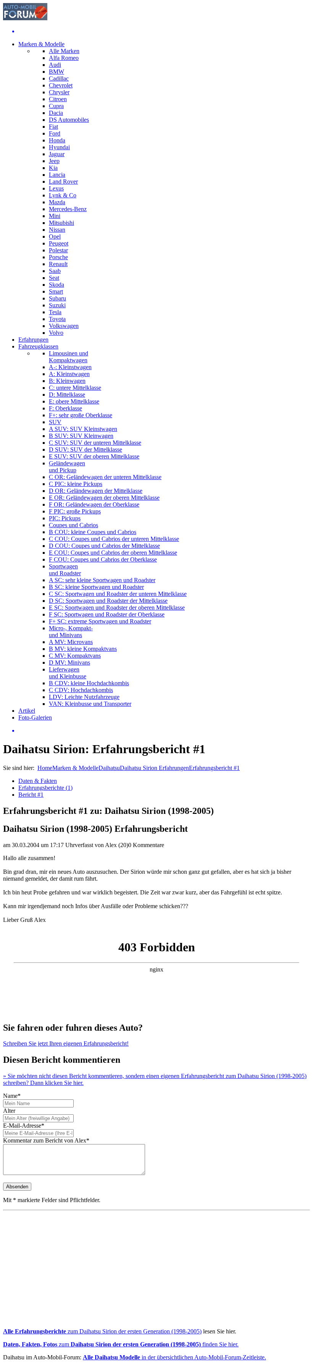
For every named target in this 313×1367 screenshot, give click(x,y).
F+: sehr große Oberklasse (80, 415)
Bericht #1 (31, 794)
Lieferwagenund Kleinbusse (67, 672)
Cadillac (59, 78)
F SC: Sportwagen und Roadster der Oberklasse (107, 614)
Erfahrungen (33, 339)
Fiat (53, 126)
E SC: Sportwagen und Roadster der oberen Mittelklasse (117, 607)
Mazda (57, 202)
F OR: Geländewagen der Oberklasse (94, 504)
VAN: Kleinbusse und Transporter (90, 703)
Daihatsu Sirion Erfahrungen (154, 768)
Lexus (56, 188)
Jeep (54, 161)
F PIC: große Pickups (75, 511)
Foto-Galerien (35, 717)
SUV (55, 422)
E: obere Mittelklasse (74, 401)
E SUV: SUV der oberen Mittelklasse (94, 456)
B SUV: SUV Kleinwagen (81, 436)
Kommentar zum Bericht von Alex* (46, 1140)
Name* (12, 1096)
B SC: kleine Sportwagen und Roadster (96, 587)
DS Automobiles (69, 119)
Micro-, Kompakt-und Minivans (71, 631)
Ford (54, 133)
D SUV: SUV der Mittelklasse (85, 449)
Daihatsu (109, 768)
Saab (55, 271)
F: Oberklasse (65, 408)
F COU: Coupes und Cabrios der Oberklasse (103, 559)
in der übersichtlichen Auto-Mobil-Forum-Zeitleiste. (174, 1357)
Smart (56, 291)
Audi (55, 64)
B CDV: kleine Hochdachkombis (89, 683)
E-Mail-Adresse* (23, 1125)
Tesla (55, 312)
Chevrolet (61, 85)
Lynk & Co (62, 195)
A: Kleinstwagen (69, 374)
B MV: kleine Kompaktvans (83, 649)
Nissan (57, 229)
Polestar (58, 250)
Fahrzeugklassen (38, 346)
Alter (9, 1110)
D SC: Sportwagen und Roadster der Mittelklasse (108, 600)
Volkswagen (64, 326)
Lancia (57, 174)
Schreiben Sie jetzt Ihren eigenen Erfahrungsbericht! (66, 1043)
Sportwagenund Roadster (65, 569)
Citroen (58, 99)
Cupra (56, 106)
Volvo (56, 332)
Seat (54, 277)
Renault (58, 264)
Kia (53, 168)
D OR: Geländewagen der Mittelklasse (95, 490)
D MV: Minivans (69, 662)
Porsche (58, 257)
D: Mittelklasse (67, 394)
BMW (56, 71)
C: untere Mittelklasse (75, 387)
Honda (57, 140)
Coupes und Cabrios (73, 525)
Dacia (56, 113)
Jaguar (57, 154)
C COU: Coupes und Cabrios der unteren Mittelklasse (114, 539)
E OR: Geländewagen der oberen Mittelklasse (104, 497)
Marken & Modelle (41, 44)
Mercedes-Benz (68, 209)
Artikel (26, 710)
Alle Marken (64, 51)
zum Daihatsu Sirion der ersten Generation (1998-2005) (102, 1331)
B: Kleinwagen (67, 381)
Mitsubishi (61, 222)
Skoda (56, 284)
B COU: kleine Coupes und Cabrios (92, 532)
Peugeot (58, 243)
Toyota (57, 319)
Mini (54, 216)
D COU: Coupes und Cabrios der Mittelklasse (104, 545)
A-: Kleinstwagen (70, 367)
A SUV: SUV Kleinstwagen (83, 429)
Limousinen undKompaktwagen (68, 356)
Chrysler (59, 92)
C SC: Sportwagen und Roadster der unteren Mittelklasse (118, 594)
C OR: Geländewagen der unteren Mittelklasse (105, 477)
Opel (55, 236)
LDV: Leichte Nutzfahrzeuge (84, 697)
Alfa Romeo (64, 58)
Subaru (57, 298)
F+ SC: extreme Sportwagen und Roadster (100, 621)
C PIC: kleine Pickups (75, 484)
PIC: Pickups (65, 518)
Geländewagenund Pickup (67, 466)
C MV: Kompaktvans (75, 655)
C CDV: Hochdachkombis (81, 690)
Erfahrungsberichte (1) (45, 787)
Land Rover (63, 181)
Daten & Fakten (37, 781)
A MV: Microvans (71, 642)
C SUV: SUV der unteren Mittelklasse (95, 442)
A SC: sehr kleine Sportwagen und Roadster (102, 580)
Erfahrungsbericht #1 (214, 768)
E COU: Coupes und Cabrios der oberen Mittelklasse (113, 552)
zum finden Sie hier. (121, 1344)
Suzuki (57, 305)
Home (44, 768)
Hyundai (59, 147)
